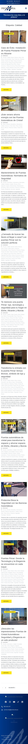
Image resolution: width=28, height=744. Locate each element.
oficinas (6, 127)
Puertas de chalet (9, 60)
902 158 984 (10, 1)
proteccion (19, 316)
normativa (12, 187)
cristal (11, 125)
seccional (13, 189)
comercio (7, 125)
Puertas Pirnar (9, 33)
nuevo (13, 382)
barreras (3, 511)
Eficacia (16, 57)
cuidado (11, 184)
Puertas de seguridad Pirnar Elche (8, 64)
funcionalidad (12, 451)
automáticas (13, 124)
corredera (7, 184)
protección (17, 59)
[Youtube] (14, 702)
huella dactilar (4, 572)
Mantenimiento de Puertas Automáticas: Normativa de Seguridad (14, 176)
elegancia (12, 645)
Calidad (8, 57)
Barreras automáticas (10, 511)
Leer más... (6, 89)
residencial (7, 189)
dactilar (12, 246)
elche (20, 57)
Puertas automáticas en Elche (14, 455)
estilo (18, 570)
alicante (4, 57)
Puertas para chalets (16, 258)
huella (9, 248)
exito (23, 57)
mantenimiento (9, 158)
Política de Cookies (6, 739)
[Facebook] (6, 702)
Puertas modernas (16, 256)
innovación (3, 382)
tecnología (21, 456)
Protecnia (22, 59)
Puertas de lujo (4, 62)
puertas (2, 60)
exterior (5, 248)
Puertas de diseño (18, 60)
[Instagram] (10, 702)
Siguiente (12, 687)
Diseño (12, 57)
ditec (14, 125)
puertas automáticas (19, 649)
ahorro (4, 124)
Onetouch (17, 248)
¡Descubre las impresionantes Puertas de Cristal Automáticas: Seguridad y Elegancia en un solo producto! (13, 634)
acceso (4, 509)
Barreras (7, 485)
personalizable (8, 59)
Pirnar (13, 59)
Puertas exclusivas (16, 255)
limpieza (8, 185)
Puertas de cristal (19, 650)
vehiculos (8, 515)
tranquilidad (19, 69)
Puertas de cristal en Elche (12, 456)
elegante (6, 451)
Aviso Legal (6, 737)
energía (20, 125)
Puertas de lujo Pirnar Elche (15, 62)
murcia (2, 59)
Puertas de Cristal (10, 100)
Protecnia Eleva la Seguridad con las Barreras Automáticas (14, 503)
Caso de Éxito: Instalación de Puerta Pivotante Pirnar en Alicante (13, 51)
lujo (2, 316)
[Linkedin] (22, 702)
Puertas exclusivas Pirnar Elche (13, 65)
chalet (12, 314)
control (20, 511)
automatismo (19, 124)
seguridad (13, 69)
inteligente (10, 572)
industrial (3, 185)
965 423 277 (17, 1)
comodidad (19, 644)
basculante (21, 182)
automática (13, 509)
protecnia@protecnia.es (13, 3)
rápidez (9, 69)
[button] (26, 8)
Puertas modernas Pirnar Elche (12, 67)
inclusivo (17, 451)
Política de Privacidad (6, 735)
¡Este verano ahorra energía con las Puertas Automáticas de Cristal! (12, 117)
